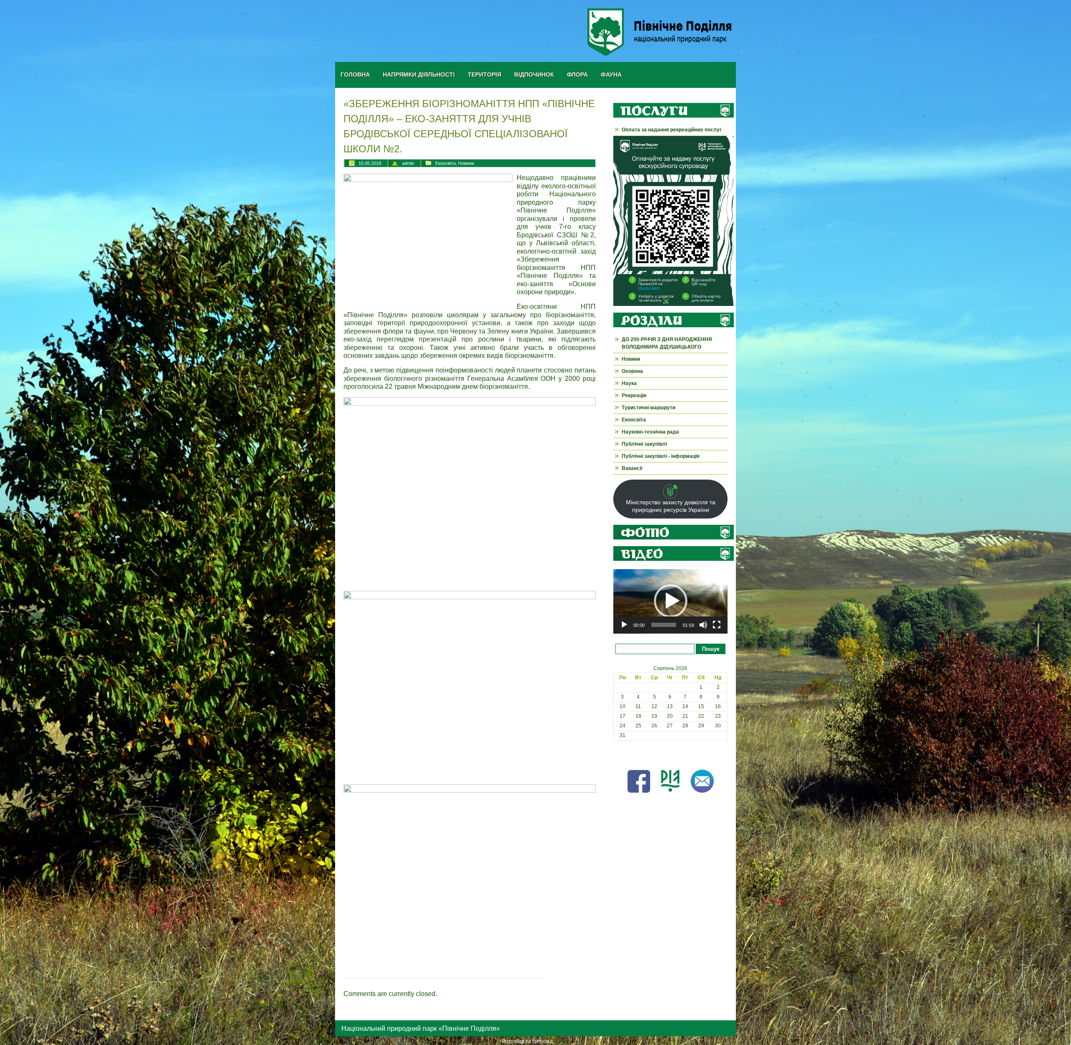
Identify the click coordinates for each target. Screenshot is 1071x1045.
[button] (670, 601)
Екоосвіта (445, 163)
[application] (670, 601)
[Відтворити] (624, 625)
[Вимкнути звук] (703, 625)
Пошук (711, 649)
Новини (466, 163)
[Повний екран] (716, 625)
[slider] (663, 625)
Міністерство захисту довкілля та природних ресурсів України (670, 506)
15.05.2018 (370, 163)
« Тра (619, 754)
